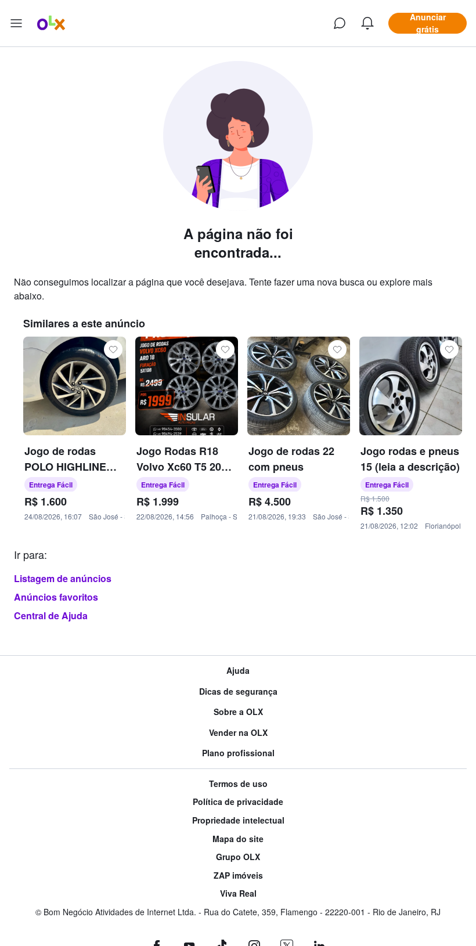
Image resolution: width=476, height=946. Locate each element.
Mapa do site (238, 838)
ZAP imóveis (238, 875)
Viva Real (238, 893)
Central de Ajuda (51, 615)
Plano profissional (238, 753)
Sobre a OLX (238, 711)
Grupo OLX (238, 856)
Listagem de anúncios (62, 578)
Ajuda (238, 670)
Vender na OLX (238, 732)
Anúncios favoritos (56, 597)
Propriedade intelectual (238, 820)
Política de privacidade (238, 801)
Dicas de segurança (238, 691)
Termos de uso (238, 783)
